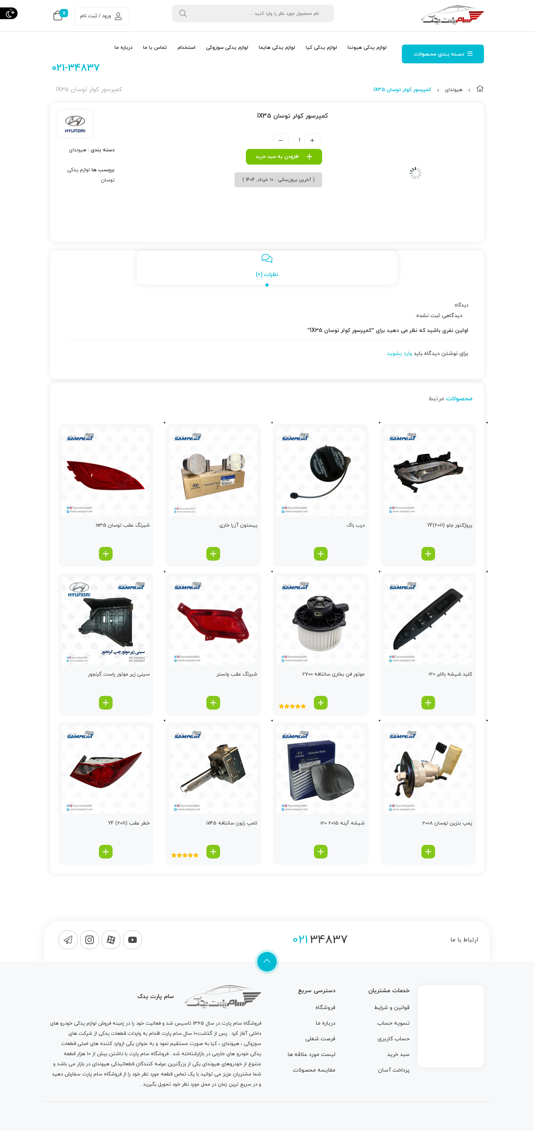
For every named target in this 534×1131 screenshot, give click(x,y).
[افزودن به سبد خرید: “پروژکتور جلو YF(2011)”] (428, 554)
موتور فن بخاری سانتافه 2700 (333, 674)
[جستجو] (183, 13)
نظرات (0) (267, 274)
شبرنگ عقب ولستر (237, 674)
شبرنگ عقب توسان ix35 (123, 525)
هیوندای (453, 89)
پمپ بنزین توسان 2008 (447, 823)
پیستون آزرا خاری (238, 525)
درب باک (356, 525)
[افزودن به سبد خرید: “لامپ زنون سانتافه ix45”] (213, 852)
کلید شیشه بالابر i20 (450, 674)
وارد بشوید (399, 353)
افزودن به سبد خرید (277, 156)
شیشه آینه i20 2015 (343, 823)
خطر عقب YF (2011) (129, 823)
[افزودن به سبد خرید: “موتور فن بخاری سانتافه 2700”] (321, 703)
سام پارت (232, 1023)
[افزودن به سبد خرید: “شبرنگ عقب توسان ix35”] (106, 554)
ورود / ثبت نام (95, 16)
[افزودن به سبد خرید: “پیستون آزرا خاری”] (213, 554)
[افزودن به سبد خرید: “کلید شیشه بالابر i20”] (428, 703)
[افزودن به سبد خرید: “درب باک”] (321, 554)
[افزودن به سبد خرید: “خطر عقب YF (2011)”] (106, 852)
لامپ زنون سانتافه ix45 (231, 823)
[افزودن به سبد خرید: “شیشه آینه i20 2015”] (321, 852)
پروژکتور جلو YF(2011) (449, 525)
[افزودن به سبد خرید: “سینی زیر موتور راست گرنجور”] (106, 703)
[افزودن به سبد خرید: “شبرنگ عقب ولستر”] (213, 703)
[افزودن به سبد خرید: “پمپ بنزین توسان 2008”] (428, 852)
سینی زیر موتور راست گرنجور (119, 674)
